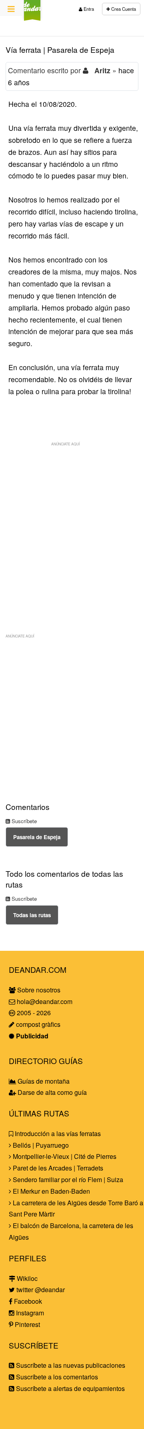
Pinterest (26, 1324)
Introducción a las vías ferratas (57, 1133)
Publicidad (31, 1035)
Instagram (29, 1312)
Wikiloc (26, 1278)
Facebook (27, 1301)
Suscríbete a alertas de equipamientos (69, 1388)
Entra (88, 9)
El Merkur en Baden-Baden (50, 1191)
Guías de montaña (43, 1081)
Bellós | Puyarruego (40, 1145)
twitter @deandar (40, 1289)
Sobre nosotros (38, 989)
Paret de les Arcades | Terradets (57, 1167)
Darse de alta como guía (51, 1092)
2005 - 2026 (33, 1012)
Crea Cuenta (123, 9)
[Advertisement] (72, 522)
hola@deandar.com (44, 1001)
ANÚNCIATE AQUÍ (65, 443)
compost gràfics (37, 1024)
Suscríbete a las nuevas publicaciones (69, 1365)
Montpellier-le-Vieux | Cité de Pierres (63, 1156)
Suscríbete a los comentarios (56, 1376)
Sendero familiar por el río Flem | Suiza (67, 1179)
